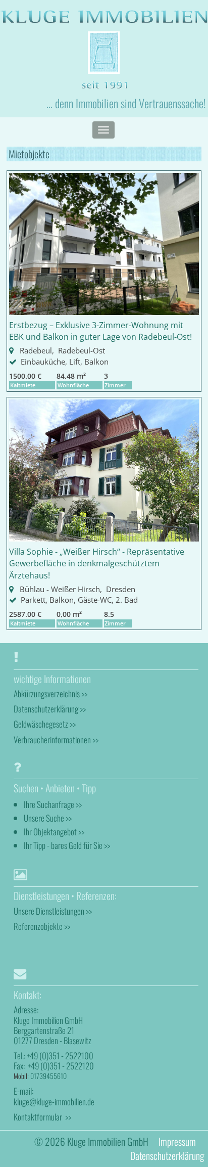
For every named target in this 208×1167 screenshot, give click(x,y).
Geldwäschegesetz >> (45, 723)
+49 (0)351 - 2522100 (60, 1055)
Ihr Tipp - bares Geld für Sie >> (67, 845)
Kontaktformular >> (42, 1116)
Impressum (177, 1141)
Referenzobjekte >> (42, 926)
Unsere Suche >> (48, 818)
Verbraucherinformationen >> (56, 739)
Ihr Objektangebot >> (54, 831)
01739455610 (48, 1075)
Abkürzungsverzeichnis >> (50, 693)
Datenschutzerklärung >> (50, 708)
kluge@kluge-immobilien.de (54, 1101)
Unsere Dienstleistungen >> (53, 911)
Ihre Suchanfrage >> (53, 804)
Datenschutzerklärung (167, 1155)
